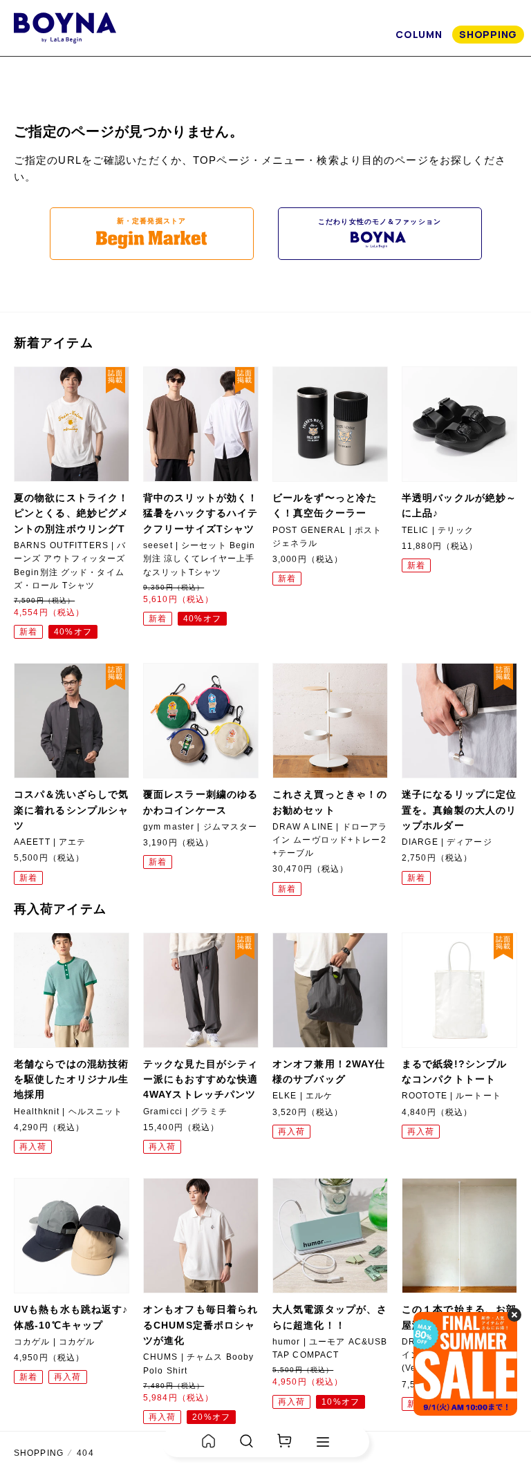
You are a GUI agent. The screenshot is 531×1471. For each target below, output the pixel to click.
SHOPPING (488, 34)
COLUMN (418, 34)
